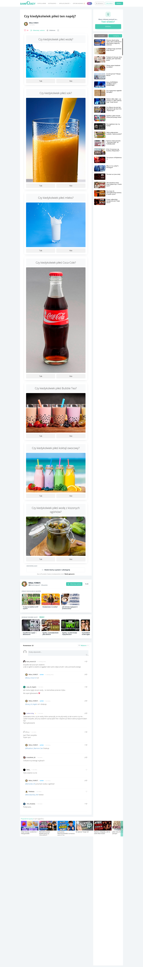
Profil (86, 584)
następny (116, 36)
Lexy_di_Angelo (31, 687)
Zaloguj (109, 3)
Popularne (41, 3)
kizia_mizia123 (31, 661)
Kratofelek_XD (30, 757)
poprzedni (100, 36)
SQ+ (89, 3)
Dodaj (119, 3)
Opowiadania (79, 3)
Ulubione (52, 30)
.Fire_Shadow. (30, 804)
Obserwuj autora (75, 584)
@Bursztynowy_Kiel (31, 795)
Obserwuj (39, 30)
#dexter (42, 617)
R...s (27, 732)
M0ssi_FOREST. (34, 23)
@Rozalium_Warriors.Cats (34, 748)
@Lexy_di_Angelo (31, 704)
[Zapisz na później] (58, 30)
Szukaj (100, 3)
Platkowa (31, 791)
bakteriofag (30, 713)
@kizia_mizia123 (31, 678)
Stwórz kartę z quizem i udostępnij (57, 570)
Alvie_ (28, 770)
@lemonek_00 (30, 784)
